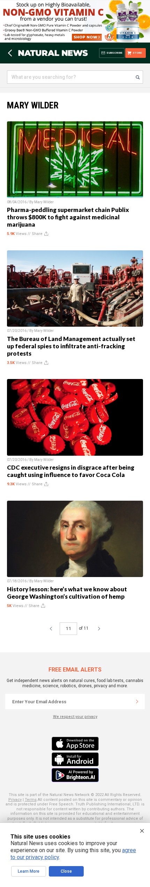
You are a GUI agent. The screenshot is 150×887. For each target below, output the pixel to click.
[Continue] (137, 701)
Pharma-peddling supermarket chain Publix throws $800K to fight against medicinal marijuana (68, 217)
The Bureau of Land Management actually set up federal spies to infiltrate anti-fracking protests (71, 346)
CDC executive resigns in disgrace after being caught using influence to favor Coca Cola (70, 471)
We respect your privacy (75, 716)
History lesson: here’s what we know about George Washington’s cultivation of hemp (67, 592)
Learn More (28, 871)
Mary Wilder (44, 202)
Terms (31, 799)
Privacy (15, 799)
